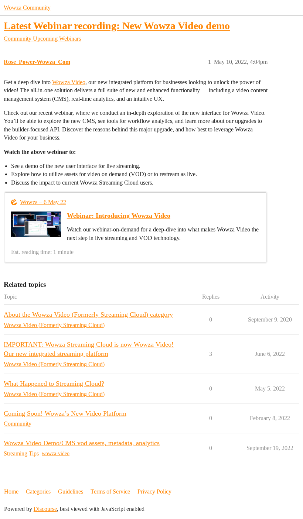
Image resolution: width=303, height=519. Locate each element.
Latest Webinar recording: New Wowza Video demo (117, 25)
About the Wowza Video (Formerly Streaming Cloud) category (88, 314)
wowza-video (55, 453)
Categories (38, 491)
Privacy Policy (154, 491)
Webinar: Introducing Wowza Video (118, 215)
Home (11, 491)
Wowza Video (68, 82)
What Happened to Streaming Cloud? (54, 383)
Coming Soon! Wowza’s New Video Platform (65, 413)
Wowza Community (27, 7)
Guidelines (70, 491)
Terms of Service (110, 491)
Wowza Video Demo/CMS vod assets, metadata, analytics (82, 443)
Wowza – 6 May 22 (43, 202)
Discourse (45, 509)
